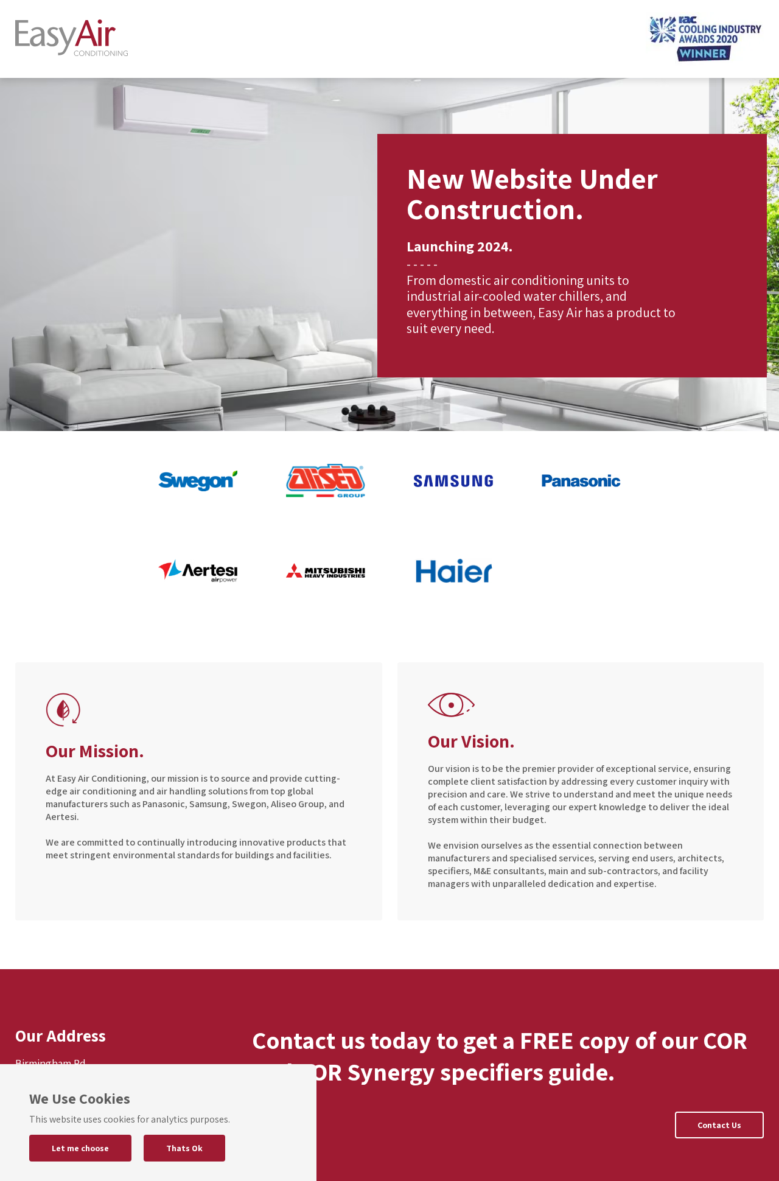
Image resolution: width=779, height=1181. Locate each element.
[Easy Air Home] (71, 39)
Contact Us (719, 1125)
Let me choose (80, 1148)
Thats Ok (184, 1148)
